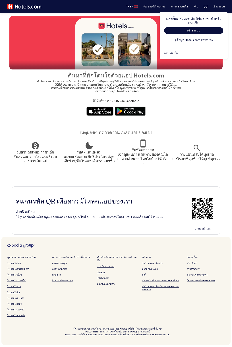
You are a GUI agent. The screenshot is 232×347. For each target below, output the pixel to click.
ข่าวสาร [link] (101, 272)
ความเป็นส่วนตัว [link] (150, 269)
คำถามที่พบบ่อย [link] (59, 269)
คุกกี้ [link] (144, 274)
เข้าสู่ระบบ (219, 6)
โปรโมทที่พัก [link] (103, 278)
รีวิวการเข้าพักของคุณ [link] (62, 280)
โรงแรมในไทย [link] (14, 263)
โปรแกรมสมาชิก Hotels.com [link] (201, 280)
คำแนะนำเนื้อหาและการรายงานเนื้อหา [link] (160, 280)
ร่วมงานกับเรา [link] (193, 269)
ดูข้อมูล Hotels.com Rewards (194, 40)
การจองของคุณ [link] (59, 263)
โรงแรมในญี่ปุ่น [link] (14, 274)
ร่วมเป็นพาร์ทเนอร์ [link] (105, 266)
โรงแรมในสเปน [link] (14, 303)
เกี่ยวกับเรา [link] (192, 263)
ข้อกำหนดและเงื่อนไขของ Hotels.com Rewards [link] (160, 288)
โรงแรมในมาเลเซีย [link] (16, 315)
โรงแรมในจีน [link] (13, 292)
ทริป (196, 6)
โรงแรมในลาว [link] (14, 286)
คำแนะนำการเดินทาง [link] (197, 274)
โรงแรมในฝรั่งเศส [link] (15, 298)
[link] (194, 53)
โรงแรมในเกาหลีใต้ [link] (16, 280)
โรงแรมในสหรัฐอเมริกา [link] (18, 269)
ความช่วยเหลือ (179, 6)
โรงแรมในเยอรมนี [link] (15, 309)
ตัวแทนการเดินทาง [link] (106, 283)
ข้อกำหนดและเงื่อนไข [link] (152, 263)
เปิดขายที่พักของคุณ (154, 6)
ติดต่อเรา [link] (56, 274)
